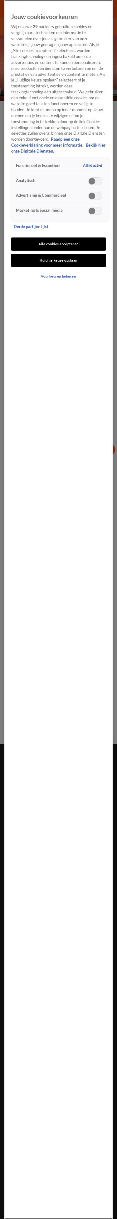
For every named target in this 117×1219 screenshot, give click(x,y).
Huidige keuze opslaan (58, 260)
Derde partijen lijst (31, 226)
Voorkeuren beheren (58, 276)
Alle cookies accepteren (58, 244)
